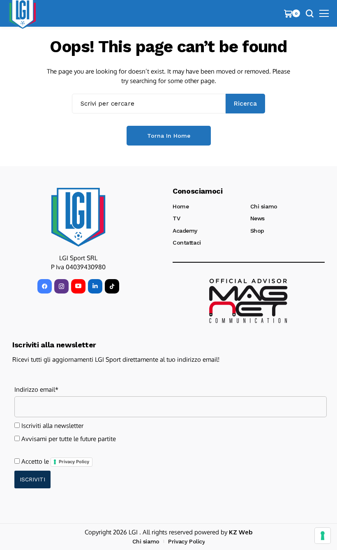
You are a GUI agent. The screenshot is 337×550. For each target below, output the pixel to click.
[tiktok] (112, 286)
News (257, 218)
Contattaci (187, 242)
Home (181, 206)
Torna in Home (168, 135)
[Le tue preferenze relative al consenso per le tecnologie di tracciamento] (322, 535)
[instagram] (61, 286)
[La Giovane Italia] (78, 217)
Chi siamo (263, 206)
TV (176, 218)
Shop (257, 230)
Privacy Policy (74, 461)
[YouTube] (78, 286)
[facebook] (44, 286)
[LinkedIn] (95, 286)
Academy (185, 230)
